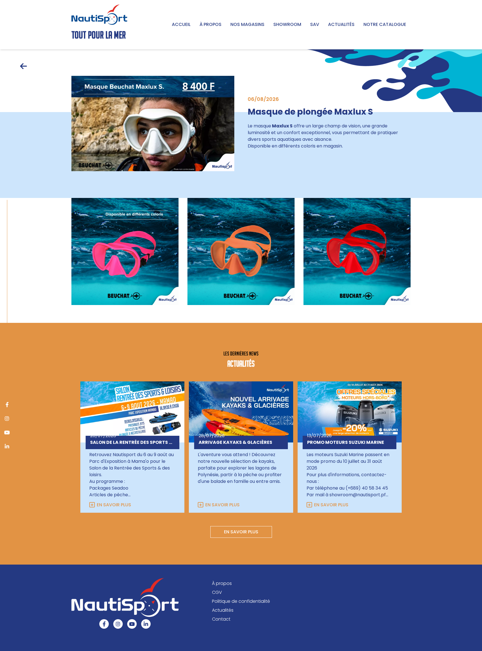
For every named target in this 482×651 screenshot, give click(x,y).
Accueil (181, 24)
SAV (314, 24)
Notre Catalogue (384, 24)
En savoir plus (114, 505)
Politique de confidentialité (241, 601)
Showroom (287, 24)
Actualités (341, 24)
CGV (217, 592)
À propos (210, 24)
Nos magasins (247, 24)
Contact (221, 619)
